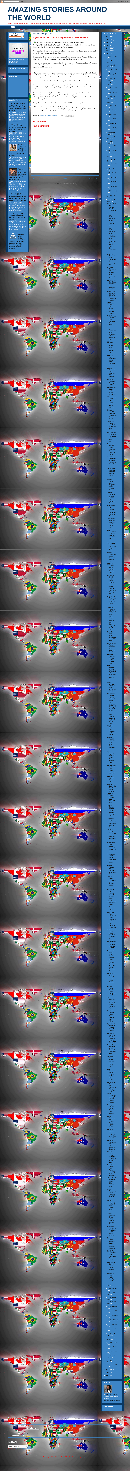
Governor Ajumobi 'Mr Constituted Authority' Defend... (111, 869)
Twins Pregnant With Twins (111, 925)
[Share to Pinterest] (73, 116)
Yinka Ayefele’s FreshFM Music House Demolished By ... (111, 233)
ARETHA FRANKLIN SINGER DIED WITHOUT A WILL (111, 798)
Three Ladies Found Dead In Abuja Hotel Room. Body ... (111, 402)
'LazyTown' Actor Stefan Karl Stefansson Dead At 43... (111, 822)
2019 (108, 1370)
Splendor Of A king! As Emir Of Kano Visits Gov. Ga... (111, 1027)
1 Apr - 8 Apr (112, 110)
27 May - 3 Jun (112, 146)
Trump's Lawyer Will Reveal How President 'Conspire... (111, 835)
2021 (108, 1375)
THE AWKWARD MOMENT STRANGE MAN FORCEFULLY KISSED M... (111, 672)
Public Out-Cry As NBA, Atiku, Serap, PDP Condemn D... (111, 360)
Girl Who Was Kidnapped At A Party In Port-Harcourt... (111, 708)
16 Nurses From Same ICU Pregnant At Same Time (111, 625)
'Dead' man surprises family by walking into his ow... (111, 473)
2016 (108, 48)
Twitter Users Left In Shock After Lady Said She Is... (111, 934)
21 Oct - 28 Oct (113, 1320)
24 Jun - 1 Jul (112, 164)
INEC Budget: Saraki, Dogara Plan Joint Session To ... (111, 208)
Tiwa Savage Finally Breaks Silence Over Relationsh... (111, 246)
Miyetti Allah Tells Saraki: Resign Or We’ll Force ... (111, 847)
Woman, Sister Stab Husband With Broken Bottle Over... (111, 1206)
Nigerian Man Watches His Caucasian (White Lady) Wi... (111, 1086)
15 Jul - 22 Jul (112, 177)
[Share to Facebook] (71, 116)
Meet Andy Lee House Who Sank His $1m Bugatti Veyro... (111, 1231)
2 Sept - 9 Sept (112, 1288)
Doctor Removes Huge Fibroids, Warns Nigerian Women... (111, 1121)
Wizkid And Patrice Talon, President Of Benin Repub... (111, 730)
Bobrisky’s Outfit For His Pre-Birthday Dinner (111, 1277)
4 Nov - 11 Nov (112, 1329)
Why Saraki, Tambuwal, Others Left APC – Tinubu (111, 546)
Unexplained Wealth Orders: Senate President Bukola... (111, 955)
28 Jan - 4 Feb (112, 69)
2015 (108, 45)
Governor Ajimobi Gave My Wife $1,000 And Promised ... (111, 743)
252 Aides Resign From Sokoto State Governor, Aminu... (111, 308)
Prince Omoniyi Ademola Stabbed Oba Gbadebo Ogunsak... (111, 1243)
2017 (108, 51)
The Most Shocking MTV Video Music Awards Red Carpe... (111, 613)
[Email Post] (61, 115)
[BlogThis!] (68, 116)
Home (65, 178)
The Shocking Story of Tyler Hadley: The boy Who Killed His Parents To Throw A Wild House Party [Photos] (17, 107)
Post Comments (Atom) (69, 183)
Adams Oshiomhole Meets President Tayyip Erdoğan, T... (111, 498)
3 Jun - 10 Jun (112, 150)
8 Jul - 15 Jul (112, 173)
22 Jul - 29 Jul (112, 181)
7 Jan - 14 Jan (112, 56)
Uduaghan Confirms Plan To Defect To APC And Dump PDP (111, 1038)
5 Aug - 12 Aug (112, 191)
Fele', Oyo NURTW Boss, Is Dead (110, 779)
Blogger (84, 1457)
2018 (108, 53)
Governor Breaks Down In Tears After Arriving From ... (111, 589)
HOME (12, 27)
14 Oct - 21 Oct (113, 1315)
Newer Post (37, 178)
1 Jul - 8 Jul (111, 168)
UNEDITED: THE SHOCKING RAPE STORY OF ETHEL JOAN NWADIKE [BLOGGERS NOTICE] (17, 127)
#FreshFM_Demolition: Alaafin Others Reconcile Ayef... (111, 1182)
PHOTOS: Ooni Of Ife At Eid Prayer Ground (111, 787)
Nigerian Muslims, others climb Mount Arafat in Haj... (111, 347)
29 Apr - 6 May (112, 128)
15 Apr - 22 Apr (112, 119)
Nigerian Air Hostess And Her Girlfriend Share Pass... (111, 698)
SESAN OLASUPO (112, 1394)
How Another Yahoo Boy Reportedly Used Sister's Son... (111, 437)
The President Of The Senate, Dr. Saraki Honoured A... (111, 1003)
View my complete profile (112, 1400)
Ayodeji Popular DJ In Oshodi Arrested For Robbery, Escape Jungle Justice (17, 216)
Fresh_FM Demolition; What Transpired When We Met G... (111, 1255)
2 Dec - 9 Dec (112, 1347)
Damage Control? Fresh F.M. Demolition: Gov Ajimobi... (111, 1109)
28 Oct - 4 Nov (112, 1324)
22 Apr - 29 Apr (112, 123)
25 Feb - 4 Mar (112, 87)
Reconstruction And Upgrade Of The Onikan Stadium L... (111, 978)
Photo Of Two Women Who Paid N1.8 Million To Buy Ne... (111, 647)
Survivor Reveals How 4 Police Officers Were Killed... (110, 1016)
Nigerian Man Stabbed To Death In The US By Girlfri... (111, 391)
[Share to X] (69, 116)
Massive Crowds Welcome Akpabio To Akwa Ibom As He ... (111, 414)
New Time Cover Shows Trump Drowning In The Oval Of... (111, 1170)
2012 (108, 37)
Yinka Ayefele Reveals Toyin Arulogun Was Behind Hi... (111, 321)
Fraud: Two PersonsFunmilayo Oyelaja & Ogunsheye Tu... (111, 1049)
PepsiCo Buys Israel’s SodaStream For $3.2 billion (111, 636)
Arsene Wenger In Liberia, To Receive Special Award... (111, 1098)
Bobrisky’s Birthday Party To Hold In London (110, 579)
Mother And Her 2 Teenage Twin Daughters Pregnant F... (111, 511)
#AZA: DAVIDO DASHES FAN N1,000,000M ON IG (111, 687)
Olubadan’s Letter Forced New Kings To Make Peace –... (111, 858)
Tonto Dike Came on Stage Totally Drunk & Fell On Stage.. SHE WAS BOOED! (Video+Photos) (17, 174)
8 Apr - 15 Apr (112, 114)
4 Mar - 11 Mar (112, 92)
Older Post (93, 178)
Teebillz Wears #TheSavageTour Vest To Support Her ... (111, 882)
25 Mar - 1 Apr (112, 105)
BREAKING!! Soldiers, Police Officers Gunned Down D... (111, 568)
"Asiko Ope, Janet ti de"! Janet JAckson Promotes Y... (111, 966)
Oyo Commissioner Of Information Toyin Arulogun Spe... (111, 334)
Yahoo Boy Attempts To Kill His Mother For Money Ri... (111, 425)
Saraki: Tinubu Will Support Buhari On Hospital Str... (111, 557)
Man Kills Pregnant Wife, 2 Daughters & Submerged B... (111, 259)
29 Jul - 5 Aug (112, 186)
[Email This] (66, 116)
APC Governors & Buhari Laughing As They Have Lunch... (111, 1074)
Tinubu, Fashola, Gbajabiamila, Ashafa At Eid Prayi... (111, 719)
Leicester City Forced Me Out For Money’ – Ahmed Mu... (111, 600)
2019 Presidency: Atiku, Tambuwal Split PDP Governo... (111, 1193)
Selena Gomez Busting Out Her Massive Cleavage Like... (111, 810)
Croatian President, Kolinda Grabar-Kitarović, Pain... (111, 659)
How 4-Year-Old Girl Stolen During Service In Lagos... (111, 1266)
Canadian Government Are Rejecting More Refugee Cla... (111, 1061)
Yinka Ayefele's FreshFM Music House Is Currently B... (111, 220)
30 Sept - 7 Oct (113, 1306)
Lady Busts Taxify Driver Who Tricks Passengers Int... (111, 917)
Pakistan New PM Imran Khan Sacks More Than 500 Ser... (111, 769)
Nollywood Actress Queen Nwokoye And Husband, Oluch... (111, 449)
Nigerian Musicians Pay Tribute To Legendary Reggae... (111, 1133)
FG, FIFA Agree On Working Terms (111, 382)
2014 (108, 42)
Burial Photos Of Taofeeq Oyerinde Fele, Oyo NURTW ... (111, 944)
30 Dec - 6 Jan (112, 1364)
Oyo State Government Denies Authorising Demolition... (111, 461)
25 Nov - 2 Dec (112, 1342)
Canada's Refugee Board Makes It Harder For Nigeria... (111, 991)
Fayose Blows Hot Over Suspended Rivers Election (111, 372)
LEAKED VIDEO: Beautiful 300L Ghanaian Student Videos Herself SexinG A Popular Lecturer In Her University (17, 196)
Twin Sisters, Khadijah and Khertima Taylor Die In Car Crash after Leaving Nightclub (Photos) (17, 150)
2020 (108, 1373)
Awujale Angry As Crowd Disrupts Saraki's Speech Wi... (111, 1219)
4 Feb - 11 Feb (112, 74)
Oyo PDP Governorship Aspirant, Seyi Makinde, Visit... (111, 272)
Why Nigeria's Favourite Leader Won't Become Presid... (111, 757)
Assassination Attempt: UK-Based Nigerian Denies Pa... (111, 523)
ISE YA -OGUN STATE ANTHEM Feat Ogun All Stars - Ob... (111, 1157)
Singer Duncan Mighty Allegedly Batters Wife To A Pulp (111, 485)
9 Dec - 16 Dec (112, 1351)
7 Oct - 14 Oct (112, 1311)
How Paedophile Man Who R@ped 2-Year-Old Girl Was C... (111, 535)
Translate (23, 1449)
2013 (108, 40)
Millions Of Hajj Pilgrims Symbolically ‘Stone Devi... (111, 894)
